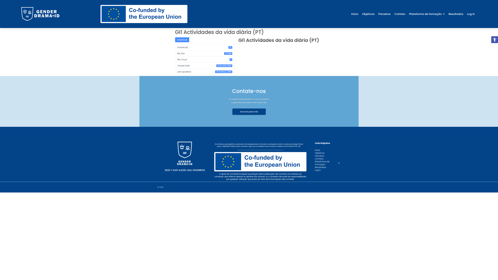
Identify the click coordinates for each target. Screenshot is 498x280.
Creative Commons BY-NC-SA (288, 146)
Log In (471, 14)
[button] (494, 39)
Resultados (456, 14)
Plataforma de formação (425, 14)
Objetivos (368, 14)
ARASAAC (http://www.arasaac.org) (237, 146)
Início (354, 14)
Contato (399, 14)
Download (182, 39)
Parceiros (384, 14)
